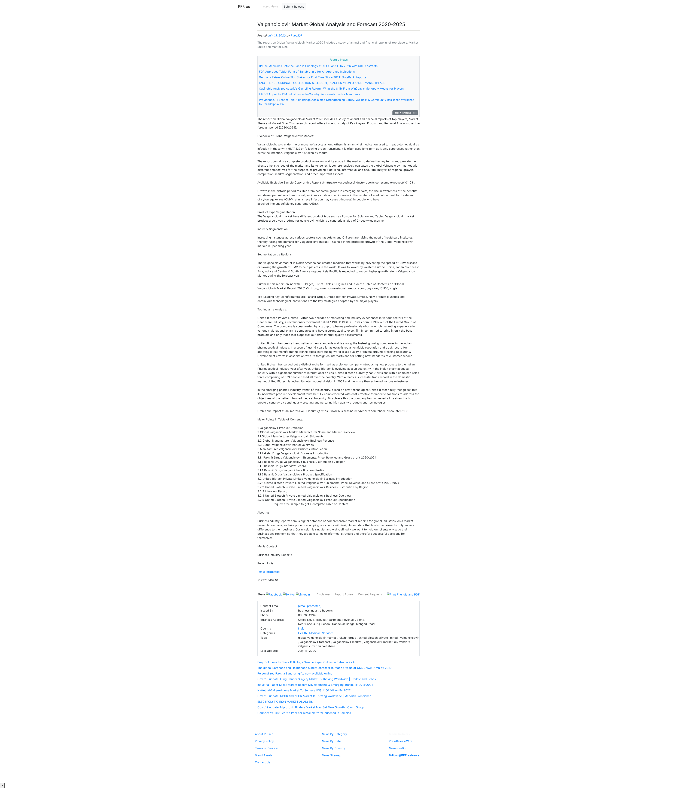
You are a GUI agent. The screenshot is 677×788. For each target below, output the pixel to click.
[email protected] (269, 571)
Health (302, 633)
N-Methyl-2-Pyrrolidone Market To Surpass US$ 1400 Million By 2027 (303, 690)
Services (327, 633)
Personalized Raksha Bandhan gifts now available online (294, 673)
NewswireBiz (397, 748)
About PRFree (264, 734)
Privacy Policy (264, 741)
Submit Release (294, 6)
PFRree (244, 6)
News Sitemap (331, 755)
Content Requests (370, 594)
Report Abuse (344, 594)
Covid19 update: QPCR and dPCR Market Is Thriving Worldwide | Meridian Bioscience (314, 696)
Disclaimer (323, 594)
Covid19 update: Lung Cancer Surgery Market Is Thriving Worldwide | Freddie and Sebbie (317, 679)
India (301, 628)
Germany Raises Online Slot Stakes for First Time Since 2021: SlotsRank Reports (312, 77)
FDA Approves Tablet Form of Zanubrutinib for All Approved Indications (307, 71)
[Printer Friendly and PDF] (403, 594)
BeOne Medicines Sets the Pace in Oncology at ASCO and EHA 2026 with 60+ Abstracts (318, 66)
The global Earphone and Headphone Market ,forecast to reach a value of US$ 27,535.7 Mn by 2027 (324, 668)
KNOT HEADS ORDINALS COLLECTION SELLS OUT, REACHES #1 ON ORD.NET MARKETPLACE (322, 83)
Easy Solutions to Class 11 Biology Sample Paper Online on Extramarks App (307, 662)
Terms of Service (266, 748)
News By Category (334, 734)
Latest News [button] (269, 6)
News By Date (331, 741)
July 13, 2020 (277, 35)
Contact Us (262, 762)
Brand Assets (263, 755)
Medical (314, 633)
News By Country (333, 748)
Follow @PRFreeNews (404, 755)
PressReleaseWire (400, 741)
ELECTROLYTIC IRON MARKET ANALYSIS (285, 701)
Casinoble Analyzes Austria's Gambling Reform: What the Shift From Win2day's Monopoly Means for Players (331, 88)
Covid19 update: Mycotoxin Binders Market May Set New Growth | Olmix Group (310, 707)
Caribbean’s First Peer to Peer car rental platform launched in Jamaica (304, 713)
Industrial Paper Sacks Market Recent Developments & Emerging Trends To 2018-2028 (315, 684)
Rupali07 (296, 35)
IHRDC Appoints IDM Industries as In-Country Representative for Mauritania (309, 94)
